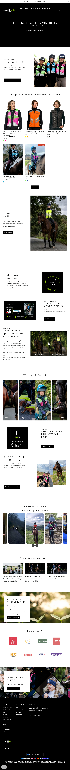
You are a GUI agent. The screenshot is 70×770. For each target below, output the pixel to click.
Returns (4, 712)
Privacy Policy (6, 717)
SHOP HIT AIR (49, 319)
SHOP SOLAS (8, 232)
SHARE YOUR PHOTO (11, 487)
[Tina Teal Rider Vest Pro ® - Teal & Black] (3, 181)
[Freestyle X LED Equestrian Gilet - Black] (48, 136)
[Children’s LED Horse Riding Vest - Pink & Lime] (25, 180)
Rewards (5, 714)
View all (35, 187)
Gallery (4, 731)
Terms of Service (7, 719)
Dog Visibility (46, 8)
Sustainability (6, 722)
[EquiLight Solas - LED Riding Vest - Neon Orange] (27, 136)
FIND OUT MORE (48, 446)
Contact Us (5, 724)
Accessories (35, 12)
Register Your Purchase (8, 727)
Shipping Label (6, 709)
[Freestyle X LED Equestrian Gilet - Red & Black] (49, 136)
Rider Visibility (24, 8)
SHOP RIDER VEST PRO (12, 80)
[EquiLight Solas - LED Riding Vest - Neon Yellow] (25, 136)
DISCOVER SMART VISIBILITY (35, 30)
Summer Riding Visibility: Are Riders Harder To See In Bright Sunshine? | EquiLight (12, 579)
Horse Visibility (35, 8)
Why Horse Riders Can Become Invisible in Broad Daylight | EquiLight (33, 579)
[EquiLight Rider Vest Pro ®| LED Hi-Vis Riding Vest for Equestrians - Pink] (5, 140)
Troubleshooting (6, 729)
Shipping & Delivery (7, 707)
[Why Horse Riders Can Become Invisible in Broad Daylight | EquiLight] (35, 568)
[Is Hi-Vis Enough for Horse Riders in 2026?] (57, 568)
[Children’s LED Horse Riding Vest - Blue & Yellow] (27, 180)
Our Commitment (13, 617)
